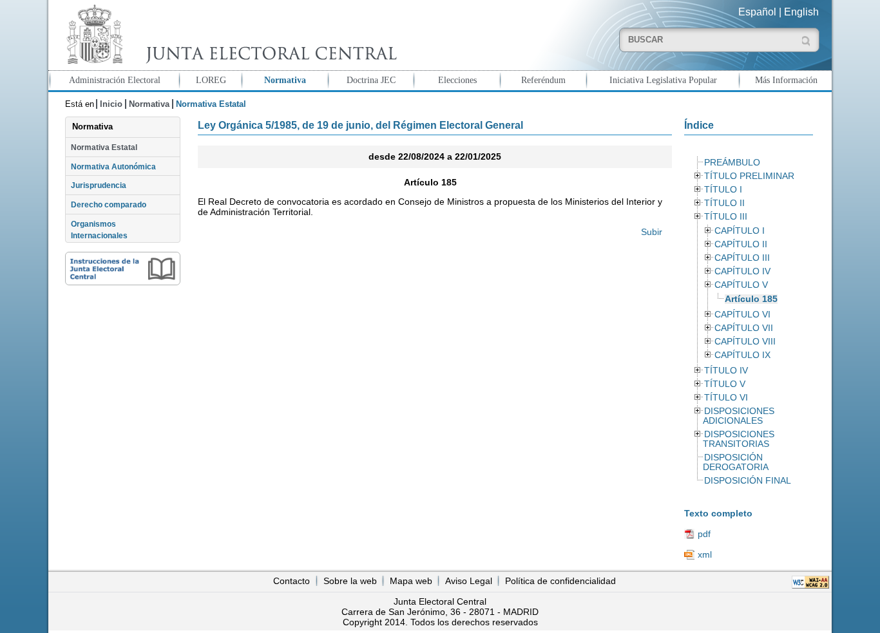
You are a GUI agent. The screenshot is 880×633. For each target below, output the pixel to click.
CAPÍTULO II (740, 244)
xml (705, 554)
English (801, 11)
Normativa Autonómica (113, 166)
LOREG (211, 80)
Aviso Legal (468, 581)
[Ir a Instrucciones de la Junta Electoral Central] (122, 268)
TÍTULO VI (726, 397)
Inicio (111, 104)
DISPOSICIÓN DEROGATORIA (736, 462)
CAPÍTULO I (739, 231)
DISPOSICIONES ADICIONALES (738, 416)
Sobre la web (350, 581)
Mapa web (411, 581)
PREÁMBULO (732, 162)
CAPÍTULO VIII (745, 341)
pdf (704, 534)
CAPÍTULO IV (742, 271)
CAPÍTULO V (741, 285)
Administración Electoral (114, 80)
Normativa (285, 80)
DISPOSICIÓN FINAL (747, 481)
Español (757, 11)
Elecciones (457, 80)
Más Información (786, 80)
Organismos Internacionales (99, 230)
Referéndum (543, 80)
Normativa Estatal (104, 147)
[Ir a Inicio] (228, 34)
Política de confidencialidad (560, 581)
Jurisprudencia (98, 185)
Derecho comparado (108, 204)
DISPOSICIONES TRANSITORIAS (738, 439)
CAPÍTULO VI (742, 314)
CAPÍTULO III (742, 258)
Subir (651, 232)
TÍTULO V (724, 384)
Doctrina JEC (371, 80)
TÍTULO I (723, 189)
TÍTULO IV (726, 370)
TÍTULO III (725, 217)
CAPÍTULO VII (743, 328)
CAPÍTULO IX (742, 355)
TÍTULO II (724, 203)
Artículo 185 (751, 299)
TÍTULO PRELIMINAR (749, 176)
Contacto (291, 581)
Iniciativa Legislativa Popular (663, 80)
